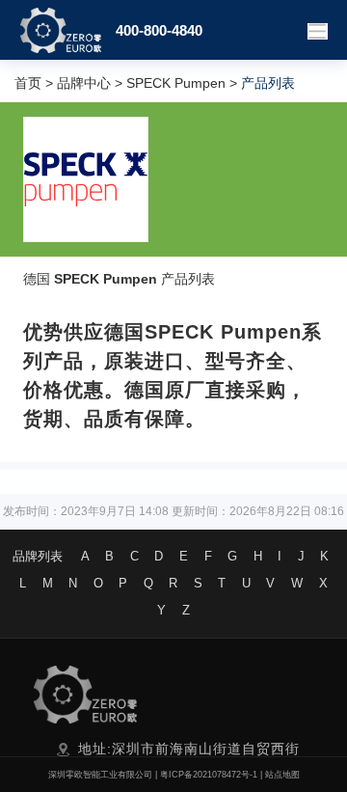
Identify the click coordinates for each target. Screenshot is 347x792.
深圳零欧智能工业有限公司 (100, 774)
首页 (27, 83)
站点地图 (282, 774)
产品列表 (188, 279)
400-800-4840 (159, 30)
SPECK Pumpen (176, 83)
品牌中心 (84, 83)
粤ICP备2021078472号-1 (208, 774)
